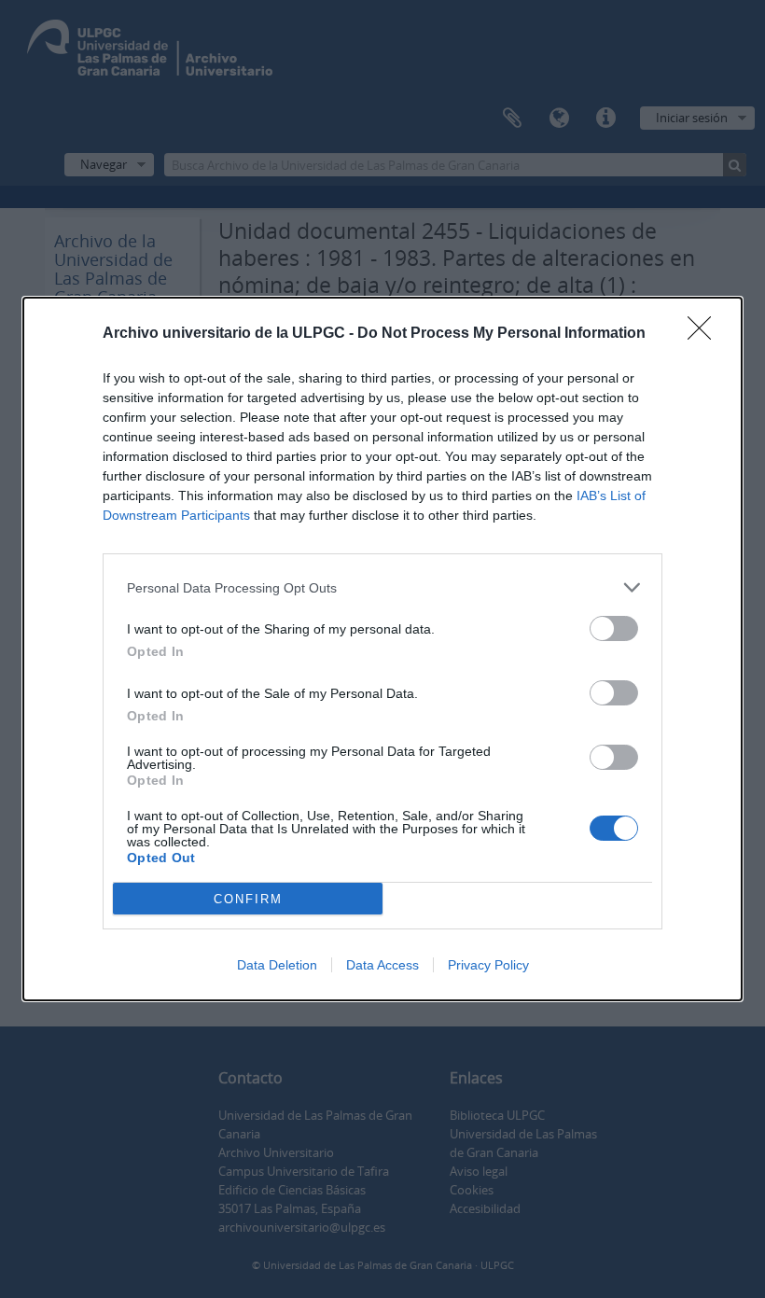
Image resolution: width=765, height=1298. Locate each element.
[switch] (614, 628)
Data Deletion (277, 964)
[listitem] (382, 587)
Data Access (382, 964)
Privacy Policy (488, 964)
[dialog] (382, 649)
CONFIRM (248, 899)
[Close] (705, 334)
